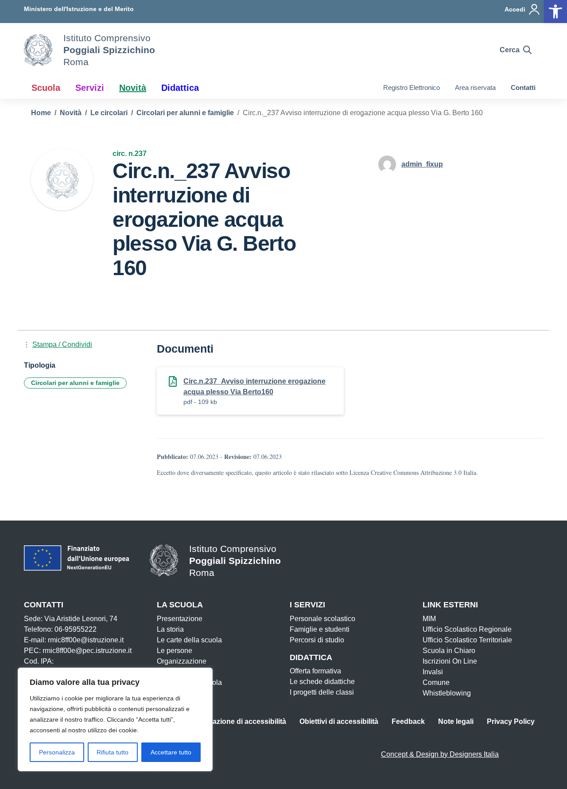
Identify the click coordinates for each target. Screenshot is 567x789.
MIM (429, 618)
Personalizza (57, 752)
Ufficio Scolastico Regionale (467, 629)
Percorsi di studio (317, 640)
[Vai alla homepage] (38, 50)
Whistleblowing (447, 693)
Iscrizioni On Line (450, 661)
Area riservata (475, 87)
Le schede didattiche (322, 681)
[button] (555, 11)
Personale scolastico (322, 618)
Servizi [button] (89, 88)
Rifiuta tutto (112, 752)
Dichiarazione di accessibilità (237, 721)
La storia (170, 629)
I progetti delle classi (322, 692)
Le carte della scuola (189, 640)
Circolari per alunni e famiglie (75, 382)
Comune (436, 682)
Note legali (456, 721)
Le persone (174, 650)
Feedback (408, 721)
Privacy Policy (511, 721)
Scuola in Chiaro (449, 650)
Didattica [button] (180, 88)
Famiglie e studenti (320, 629)
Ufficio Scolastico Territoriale (467, 640)
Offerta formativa (315, 671)
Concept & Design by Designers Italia (440, 754)
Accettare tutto (171, 752)
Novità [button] (132, 88)
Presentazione (179, 618)
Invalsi (433, 672)
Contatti (523, 87)
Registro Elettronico (411, 87)
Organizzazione (181, 661)
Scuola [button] (45, 88)
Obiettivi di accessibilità (338, 721)
